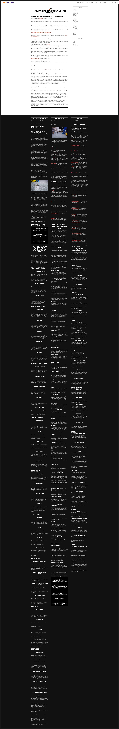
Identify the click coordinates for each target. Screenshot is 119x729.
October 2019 (75, 21)
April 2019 (75, 27)
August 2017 (75, 32)
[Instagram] (114, 2)
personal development (37, 133)
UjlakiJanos (54, 109)
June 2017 (74, 34)
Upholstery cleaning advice (75, 131)
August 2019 (75, 22)
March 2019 (75, 28)
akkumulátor (41, 18)
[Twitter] (115, 2)
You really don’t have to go (46, 69)
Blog (50, 9)
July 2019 (74, 23)
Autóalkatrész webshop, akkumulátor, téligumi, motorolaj (50, 12)
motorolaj (48, 44)
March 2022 (75, 20)
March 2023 (75, 19)
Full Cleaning (53, 181)
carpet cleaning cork (38, 132)
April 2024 (75, 9)
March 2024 (75, 10)
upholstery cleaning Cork (35, 131)
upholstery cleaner (78, 128)
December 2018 (75, 29)
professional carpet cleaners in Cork (39, 194)
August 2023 (75, 14)
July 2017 (74, 33)
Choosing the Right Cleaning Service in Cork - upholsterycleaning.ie (59, 602)
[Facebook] (112, 2)
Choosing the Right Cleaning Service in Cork (38, 221)
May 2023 (74, 16)
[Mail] (117, 2)
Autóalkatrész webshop (35, 58)
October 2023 (75, 13)
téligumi (46, 32)
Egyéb (74, 42)
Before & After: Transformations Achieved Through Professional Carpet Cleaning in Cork (40, 241)
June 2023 (74, 15)
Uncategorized (75, 45)
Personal (74, 44)
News (74, 43)
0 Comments (49, 109)
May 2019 (74, 26)
